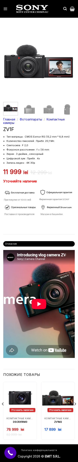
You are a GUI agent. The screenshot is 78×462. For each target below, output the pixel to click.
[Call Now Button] (10, 453)
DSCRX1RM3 (20, 421)
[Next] (68, 62)
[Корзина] (72, 9)
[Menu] (5, 8)
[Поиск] (65, 9)
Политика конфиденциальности (39, 450)
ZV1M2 (58, 421)
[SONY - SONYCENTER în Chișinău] (32, 9)
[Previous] (10, 62)
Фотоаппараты (31, 119)
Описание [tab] (11, 243)
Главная (9, 119)
